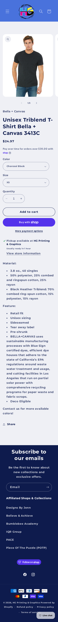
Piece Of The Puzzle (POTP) (26, 547)
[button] (7, 11)
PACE (10, 539)
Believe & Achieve (19, 515)
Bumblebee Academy (22, 523)
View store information (23, 253)
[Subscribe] (47, 487)
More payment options (29, 231)
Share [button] (11, 424)
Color (6, 159)
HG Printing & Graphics (26, 602)
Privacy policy (45, 607)
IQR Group (13, 531)
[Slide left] (21, 103)
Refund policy (25, 607)
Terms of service (31, 612)
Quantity (9, 191)
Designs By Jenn (18, 507)
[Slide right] (36, 103)
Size (5, 175)
